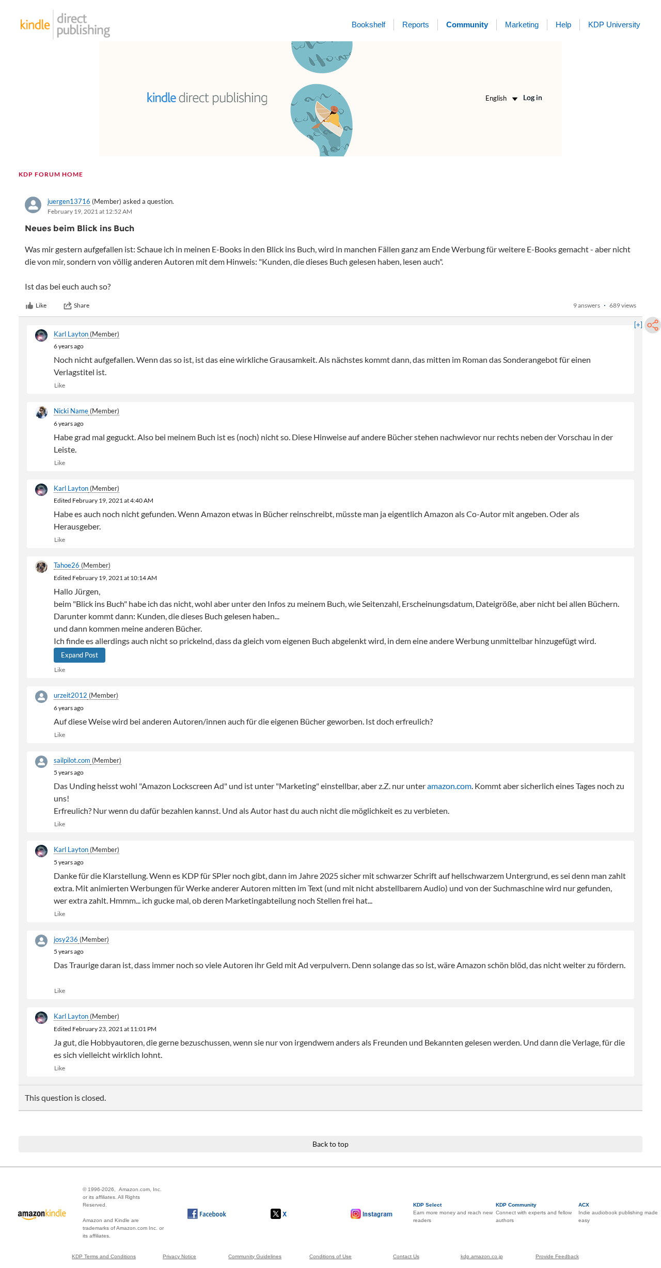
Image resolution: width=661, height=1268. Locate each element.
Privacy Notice (179, 1256)
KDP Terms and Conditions (104, 1256)
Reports (415, 24)
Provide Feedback (557, 1256)
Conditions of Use (330, 1256)
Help (563, 24)
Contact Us (406, 1256)
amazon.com (449, 786)
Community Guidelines (254, 1256)
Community (467, 24)
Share (81, 305)
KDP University (614, 24)
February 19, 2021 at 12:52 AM (90, 211)
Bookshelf (368, 24)
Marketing (522, 24)
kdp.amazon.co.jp (482, 1256)
